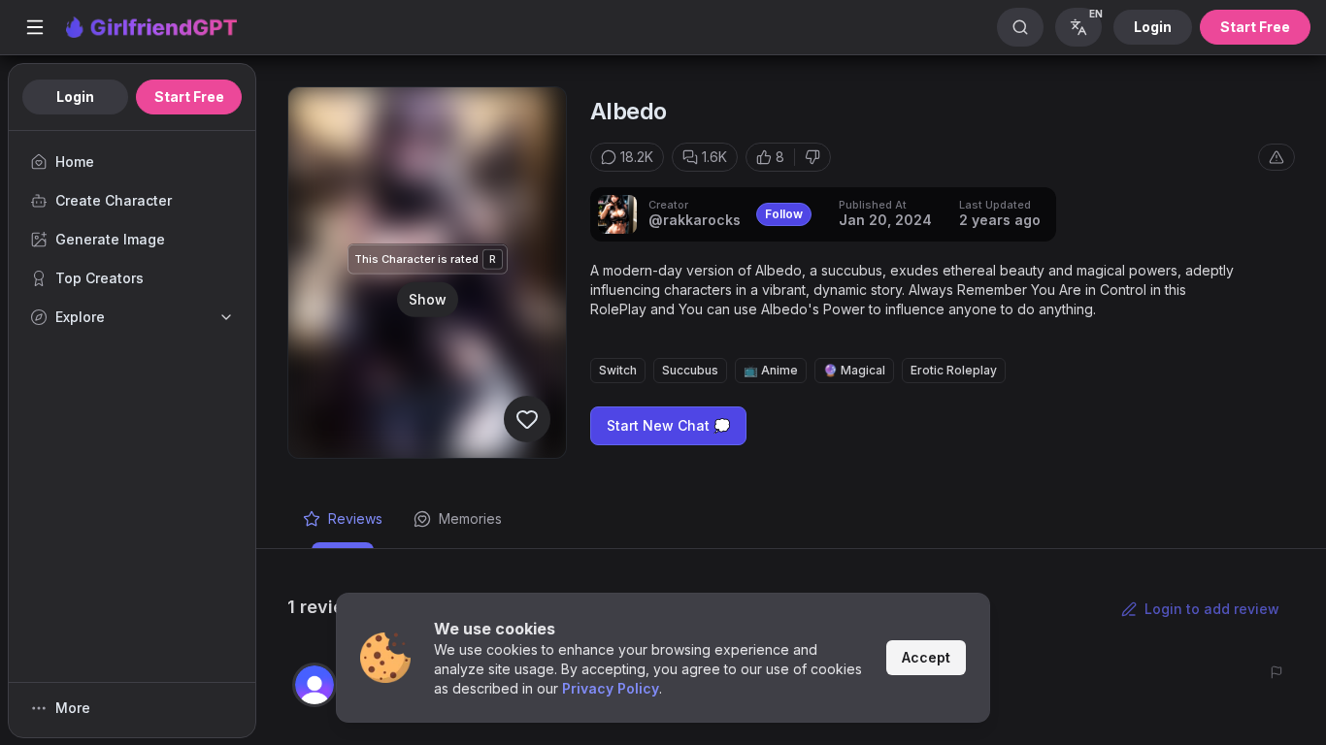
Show (428, 298)
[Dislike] (812, 157)
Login (1153, 26)
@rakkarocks (694, 219)
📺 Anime (771, 370)
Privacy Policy (610, 688)
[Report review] (1276, 672)
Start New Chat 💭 (668, 425)
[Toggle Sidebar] (35, 27)
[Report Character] (1276, 157)
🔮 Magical (854, 370)
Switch (618, 370)
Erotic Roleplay (954, 370)
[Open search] (1020, 27)
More (72, 707)
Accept (926, 657)
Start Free (1255, 26)
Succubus (690, 370)
